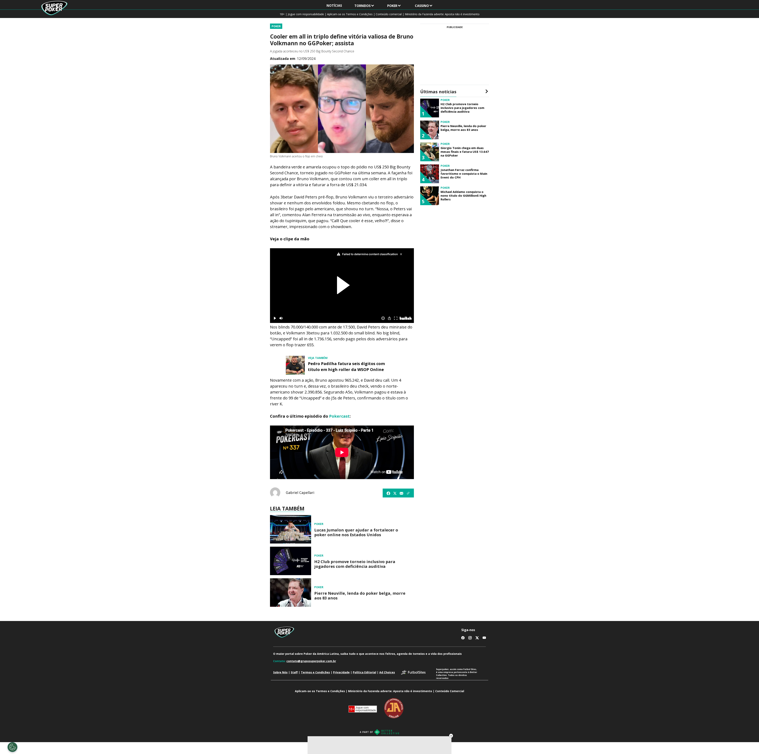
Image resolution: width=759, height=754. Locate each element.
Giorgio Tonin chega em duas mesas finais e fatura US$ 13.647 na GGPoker (465, 151)
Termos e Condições (315, 672)
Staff (294, 672)
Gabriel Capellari (300, 492)
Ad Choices (387, 672)
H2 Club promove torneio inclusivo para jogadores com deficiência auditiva (354, 564)
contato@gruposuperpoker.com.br (311, 661)
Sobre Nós (280, 672)
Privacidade (341, 672)
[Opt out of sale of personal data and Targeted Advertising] (12, 747)
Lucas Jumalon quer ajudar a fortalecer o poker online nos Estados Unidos (356, 532)
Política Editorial (364, 672)
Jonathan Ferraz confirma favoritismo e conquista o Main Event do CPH (464, 173)
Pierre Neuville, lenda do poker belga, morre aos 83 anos (359, 595)
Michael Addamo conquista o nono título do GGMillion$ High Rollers (463, 195)
